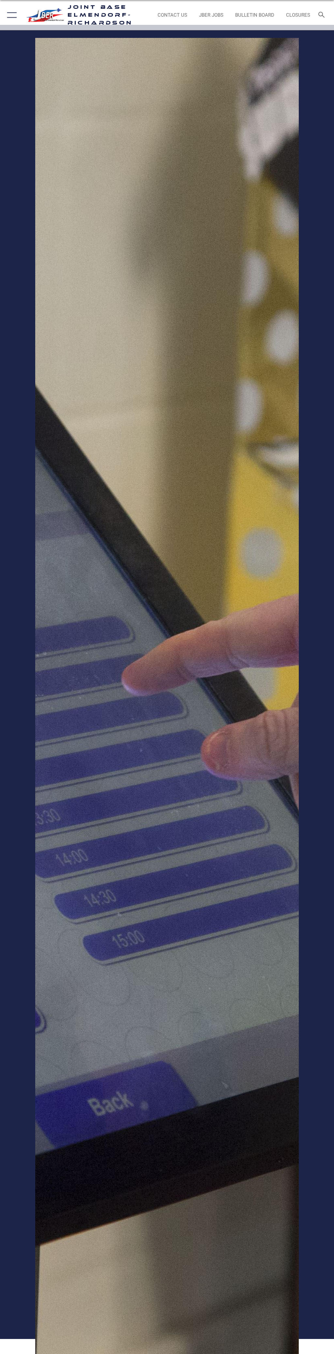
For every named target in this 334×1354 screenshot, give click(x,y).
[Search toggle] (322, 15)
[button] (10, 15)
